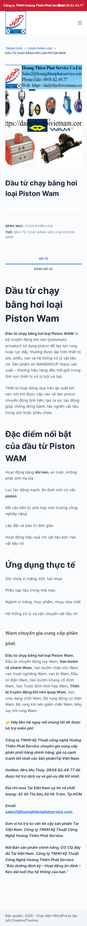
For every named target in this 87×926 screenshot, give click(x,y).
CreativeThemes (25, 920)
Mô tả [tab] (43, 258)
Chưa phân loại (39, 226)
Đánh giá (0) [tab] (43, 269)
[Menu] (80, 23)
